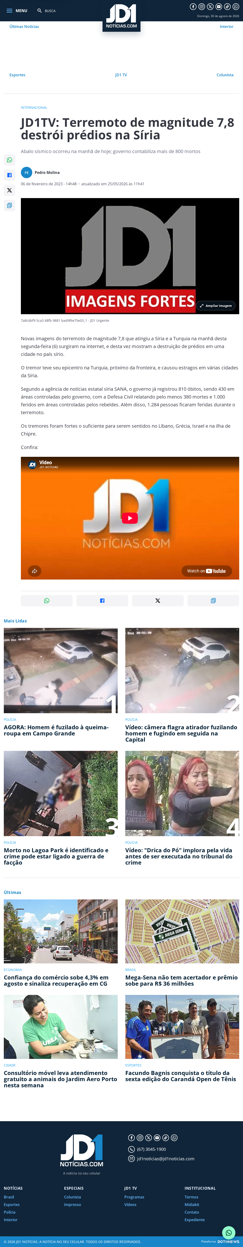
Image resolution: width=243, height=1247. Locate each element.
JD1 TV (121, 74)
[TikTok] (227, 6)
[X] (210, 6)
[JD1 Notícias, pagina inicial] (121, 16)
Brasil (9, 1197)
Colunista (225, 74)
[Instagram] (201, 6)
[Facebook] (193, 6)
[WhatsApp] (236, 6)
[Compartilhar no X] (9, 190)
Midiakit (192, 1204)
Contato (192, 1212)
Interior (227, 26)
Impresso (72, 1204)
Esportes (17, 74)
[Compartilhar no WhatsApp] (9, 160)
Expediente (195, 1219)
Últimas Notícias (24, 26)
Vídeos (130, 1204)
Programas (134, 1197)
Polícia (9, 1212)
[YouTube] (218, 6)
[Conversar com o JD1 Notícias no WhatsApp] (228, 1232)
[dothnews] (228, 1241)
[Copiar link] (9, 205)
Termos (191, 1197)
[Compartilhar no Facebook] (9, 175)
